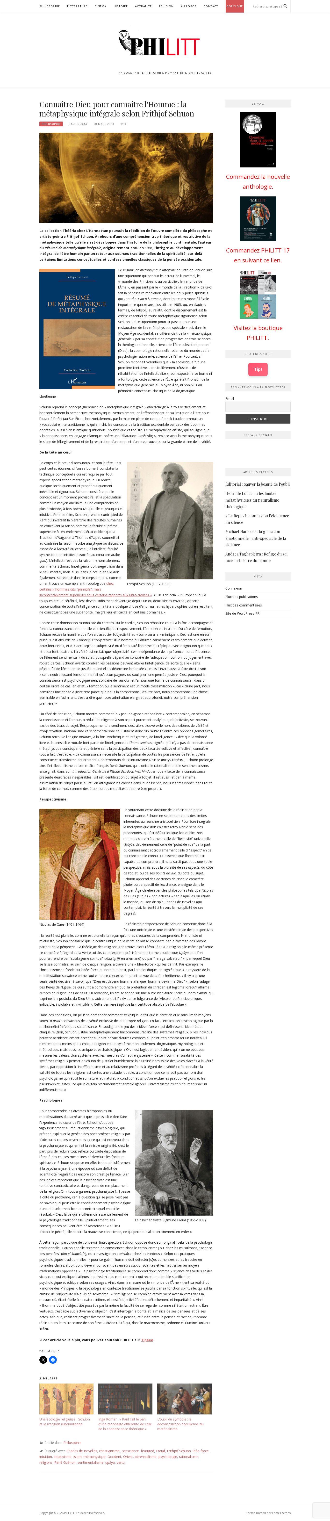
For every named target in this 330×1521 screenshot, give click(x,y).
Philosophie (49, 6)
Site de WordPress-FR (242, 613)
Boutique (235, 6)
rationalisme (188, 1456)
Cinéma (100, 6)
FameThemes (281, 1513)
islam (77, 1456)
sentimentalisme (90, 1462)
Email (229, 398)
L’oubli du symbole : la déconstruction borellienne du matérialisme (180, 1424)
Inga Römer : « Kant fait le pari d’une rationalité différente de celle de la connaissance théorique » (125, 1424)
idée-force (201, 1451)
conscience (130, 1451)
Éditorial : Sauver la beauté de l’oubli (257, 484)
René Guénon (65, 1462)
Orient (128, 1456)
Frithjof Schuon (179, 1451)
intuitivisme (63, 1456)
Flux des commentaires (243, 605)
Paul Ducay (78, 124)
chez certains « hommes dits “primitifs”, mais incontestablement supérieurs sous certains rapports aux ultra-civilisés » (95, 589)
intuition (45, 1456)
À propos (189, 6)
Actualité (143, 6)
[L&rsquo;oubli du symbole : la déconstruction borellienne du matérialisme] (184, 1399)
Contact (211, 6)
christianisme (109, 1451)
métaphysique (95, 1456)
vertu (121, 1462)
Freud (160, 1451)
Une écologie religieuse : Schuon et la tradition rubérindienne (64, 1421)
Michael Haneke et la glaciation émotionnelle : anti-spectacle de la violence (255, 538)
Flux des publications (241, 596)
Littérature (77, 6)
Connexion (233, 588)
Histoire (121, 6)
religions (45, 1462)
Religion (166, 6)
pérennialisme (146, 1456)
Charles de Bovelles (81, 1451)
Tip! (258, 369)
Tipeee (147, 1340)
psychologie (167, 1456)
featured (147, 1451)
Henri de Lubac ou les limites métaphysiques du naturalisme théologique (252, 500)
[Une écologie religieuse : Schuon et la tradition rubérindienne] (66, 1399)
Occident (114, 1456)
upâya (110, 1462)
